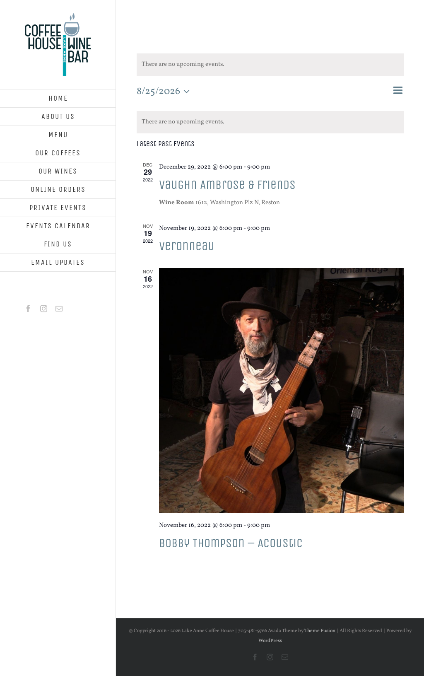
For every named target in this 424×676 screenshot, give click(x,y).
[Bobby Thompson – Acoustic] (281, 390)
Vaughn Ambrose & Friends (227, 184)
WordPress (270, 640)
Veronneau (186, 246)
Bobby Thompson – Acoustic (231, 543)
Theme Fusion (319, 631)
